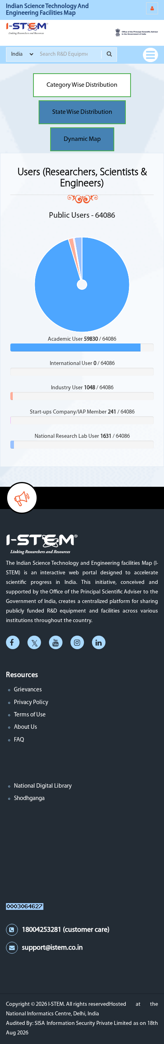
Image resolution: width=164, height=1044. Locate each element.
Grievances (28, 690)
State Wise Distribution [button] (82, 112)
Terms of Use (30, 715)
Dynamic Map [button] (82, 139)
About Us (25, 727)
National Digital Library (43, 786)
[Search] (109, 55)
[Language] (152, 8)
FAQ (19, 740)
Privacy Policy (31, 703)
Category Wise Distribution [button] (82, 85)
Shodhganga (29, 799)
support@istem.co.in (52, 948)
